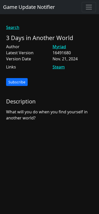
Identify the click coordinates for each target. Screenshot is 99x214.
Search (12, 27)
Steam (59, 67)
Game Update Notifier (29, 7)
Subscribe (16, 82)
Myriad (59, 46)
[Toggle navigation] (89, 7)
